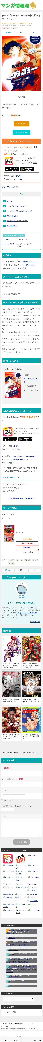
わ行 (12, 985)
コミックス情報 (12, 226)
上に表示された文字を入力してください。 (17, 806)
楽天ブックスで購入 (27, 543)
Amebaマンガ (9, 244)
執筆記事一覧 (35, 622)
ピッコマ (11, 563)
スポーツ (14, 28)
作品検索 (16, 1040)
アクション (6, 28)
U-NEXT (8, 239)
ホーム (5, 1040)
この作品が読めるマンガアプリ (17, 221)
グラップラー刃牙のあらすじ (16, 206)
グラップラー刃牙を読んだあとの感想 (19, 211)
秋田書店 (27, 560)
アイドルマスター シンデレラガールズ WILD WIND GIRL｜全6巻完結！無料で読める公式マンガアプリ (21, 968)
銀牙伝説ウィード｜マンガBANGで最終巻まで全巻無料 (31, 701)
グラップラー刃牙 (19, 268)
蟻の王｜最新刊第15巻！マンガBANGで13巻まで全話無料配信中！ (11, 736)
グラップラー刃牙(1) (10, 187)
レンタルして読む (21, 132)
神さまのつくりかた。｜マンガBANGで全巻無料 (32, 752)
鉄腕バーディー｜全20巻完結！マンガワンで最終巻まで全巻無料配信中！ (11, 665)
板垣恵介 (35, 560)
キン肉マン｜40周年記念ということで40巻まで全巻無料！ (31, 736)
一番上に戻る (37, 1040)
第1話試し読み (22, 124)
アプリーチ (35, 433)
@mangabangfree (20, 459)
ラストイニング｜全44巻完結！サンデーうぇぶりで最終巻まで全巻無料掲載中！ (21, 941)
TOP (13, 1023)
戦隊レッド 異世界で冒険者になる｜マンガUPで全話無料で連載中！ (31, 665)
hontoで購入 (27, 547)
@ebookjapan (27, 261)
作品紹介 (10, 201)
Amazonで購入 (27, 539)
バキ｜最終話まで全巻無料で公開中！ (12, 752)
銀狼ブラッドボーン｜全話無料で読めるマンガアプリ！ (11, 701)
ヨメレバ (22, 532)
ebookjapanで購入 (27, 552)
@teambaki (30, 265)
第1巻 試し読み (12, 216)
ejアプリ (11, 560)
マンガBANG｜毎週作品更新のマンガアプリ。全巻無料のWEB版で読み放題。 (20, 958)
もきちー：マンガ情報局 (27, 613)
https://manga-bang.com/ (22, 456)
